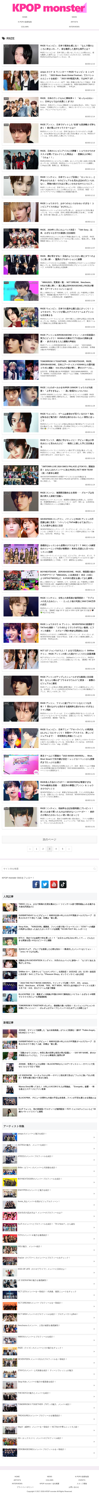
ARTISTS (17, 1480)
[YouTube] (54, 884)
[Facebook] (36, 884)
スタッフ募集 (82, 1484)
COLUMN (49, 1480)
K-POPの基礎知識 (82, 1477)
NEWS (49, 1477)
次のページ (49, 839)
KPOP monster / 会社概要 (49, 1484)
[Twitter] (45, 884)
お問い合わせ (74, 1487)
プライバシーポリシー (25, 1487)
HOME (17, 1477)
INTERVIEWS (17, 1484)
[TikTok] (63, 884)
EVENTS (82, 1480)
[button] (94, 868)
